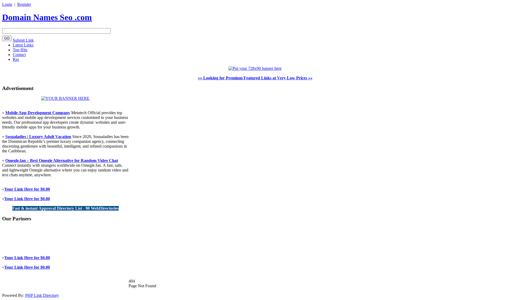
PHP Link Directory (42, 295)
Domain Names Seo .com (47, 17)
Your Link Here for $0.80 (27, 189)
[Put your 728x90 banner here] (255, 68)
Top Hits (20, 50)
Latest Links (23, 45)
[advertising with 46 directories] (65, 98)
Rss (16, 59)
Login (7, 4)
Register (24, 4)
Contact (19, 54)
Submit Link (23, 40)
